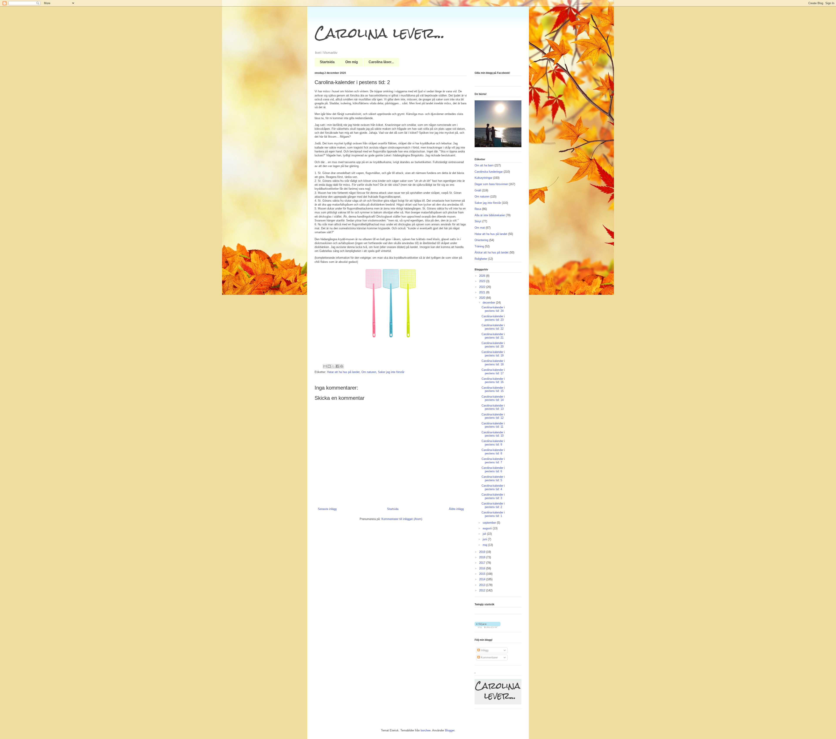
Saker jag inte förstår (391, 372)
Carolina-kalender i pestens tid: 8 (493, 451)
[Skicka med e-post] (325, 366)
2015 (482, 573)
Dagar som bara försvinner (491, 184)
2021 (482, 292)
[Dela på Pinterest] (341, 366)
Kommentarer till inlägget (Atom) (401, 519)
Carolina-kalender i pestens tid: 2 (493, 505)
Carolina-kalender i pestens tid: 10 (493, 434)
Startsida (327, 62)
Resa (478, 209)
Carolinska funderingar (489, 171)
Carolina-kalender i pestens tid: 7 (493, 460)
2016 (482, 568)
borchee (426, 730)
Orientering (481, 240)
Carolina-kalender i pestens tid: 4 (493, 487)
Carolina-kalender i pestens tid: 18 (493, 362)
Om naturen (368, 372)
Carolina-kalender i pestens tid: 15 (493, 389)
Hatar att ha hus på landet (343, 372)
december (489, 302)
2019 (482, 551)
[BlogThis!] (329, 366)
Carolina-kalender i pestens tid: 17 (493, 371)
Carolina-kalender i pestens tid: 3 (493, 496)
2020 (482, 297)
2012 (482, 590)
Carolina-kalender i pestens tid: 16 (493, 380)
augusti (488, 528)
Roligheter (481, 258)
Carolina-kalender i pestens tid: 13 (493, 407)
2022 (482, 287)
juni (485, 539)
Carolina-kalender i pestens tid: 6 (493, 469)
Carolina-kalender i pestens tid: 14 (493, 398)
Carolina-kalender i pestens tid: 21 (493, 335)
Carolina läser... (381, 62)
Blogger (449, 730)
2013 (482, 585)
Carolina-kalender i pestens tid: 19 (493, 353)
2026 (482, 275)
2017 (482, 562)
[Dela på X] (333, 366)
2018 (482, 557)
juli (485, 533)
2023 (482, 281)
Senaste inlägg (327, 509)
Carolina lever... (380, 32)
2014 (482, 579)
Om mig (351, 62)
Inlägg (484, 650)
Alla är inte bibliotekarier (490, 215)
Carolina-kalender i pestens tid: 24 (493, 309)
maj (485, 545)
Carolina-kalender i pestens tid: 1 (493, 514)
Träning (479, 246)
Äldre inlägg (456, 509)
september (490, 522)
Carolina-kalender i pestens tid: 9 (493, 442)
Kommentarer (489, 657)
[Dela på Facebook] (337, 366)
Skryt (478, 221)
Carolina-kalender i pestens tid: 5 (493, 478)
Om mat (480, 227)
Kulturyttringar (483, 177)
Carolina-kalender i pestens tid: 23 (493, 318)
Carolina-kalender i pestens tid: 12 (493, 416)
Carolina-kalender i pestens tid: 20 (493, 344)
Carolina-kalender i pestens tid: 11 (493, 425)
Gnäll (478, 190)
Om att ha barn (484, 165)
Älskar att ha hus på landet (492, 252)
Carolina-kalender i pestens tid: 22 (493, 327)
